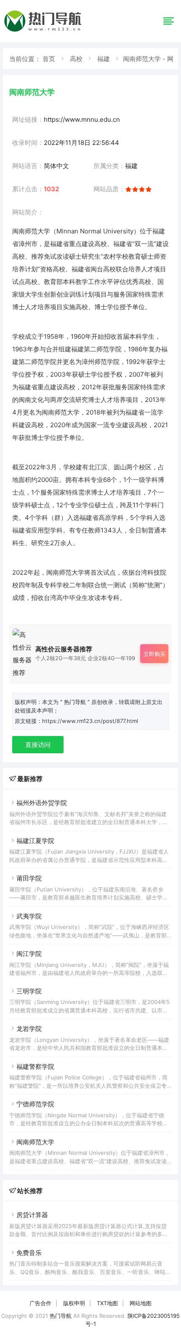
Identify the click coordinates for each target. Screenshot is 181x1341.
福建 (103, 59)
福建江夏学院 (35, 841)
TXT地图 (107, 1303)
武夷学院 (29, 916)
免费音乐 (29, 1253)
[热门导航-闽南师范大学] (44, 31)
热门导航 (61, 1315)
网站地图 (141, 1303)
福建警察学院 (35, 1067)
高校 (76, 59)
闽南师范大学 (35, 1142)
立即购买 (154, 653)
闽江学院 (29, 954)
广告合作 (40, 1303)
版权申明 (74, 1303)
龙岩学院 (29, 1029)
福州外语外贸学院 (41, 803)
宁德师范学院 (35, 1104)
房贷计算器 (32, 1215)
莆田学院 (29, 878)
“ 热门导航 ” (75, 702)
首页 (49, 59)
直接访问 (38, 745)
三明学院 (29, 991)
